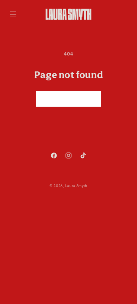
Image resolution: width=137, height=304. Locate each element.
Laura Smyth (76, 186)
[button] (13, 14)
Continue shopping (68, 98)
